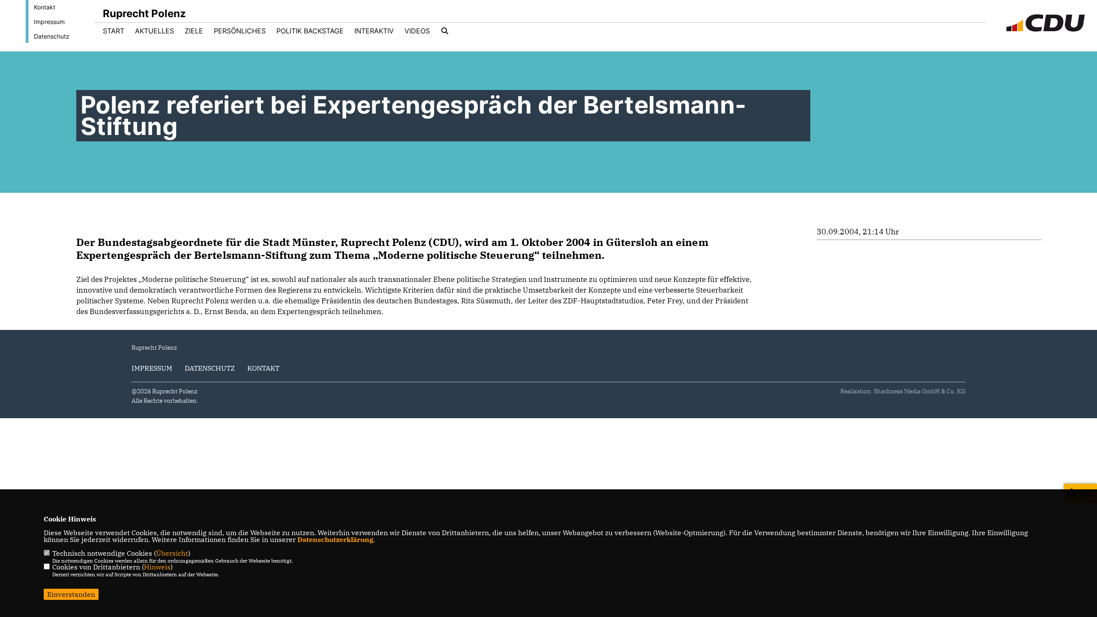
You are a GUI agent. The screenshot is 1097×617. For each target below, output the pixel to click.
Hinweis (157, 567)
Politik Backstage (310, 30)
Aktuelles (154, 30)
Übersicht (172, 553)
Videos (417, 30)
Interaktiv (374, 30)
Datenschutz (51, 36)
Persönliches (240, 30)
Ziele (194, 30)
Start (113, 30)
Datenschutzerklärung (335, 539)
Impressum (49, 21)
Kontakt (44, 7)
